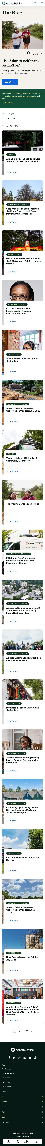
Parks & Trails (6, 1082)
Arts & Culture (6, 1086)
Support (4, 1101)
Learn (4, 1107)
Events (4, 1091)
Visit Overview (6, 1069)
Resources (5, 1122)
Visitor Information (8, 1073)
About (4, 1117)
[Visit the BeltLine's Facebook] (9, 1058)
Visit (3, 1065)
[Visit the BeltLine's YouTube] (30, 1058)
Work (3, 1112)
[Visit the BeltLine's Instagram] (19, 1058)
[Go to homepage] (12, 3)
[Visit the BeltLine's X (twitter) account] (14, 1058)
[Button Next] (41, 53)
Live (3, 1096)
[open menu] (42, 3)
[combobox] (22, 118)
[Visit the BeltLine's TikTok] (35, 1058)
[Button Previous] (23, 53)
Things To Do (6, 1078)
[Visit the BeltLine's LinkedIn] (24, 1058)
